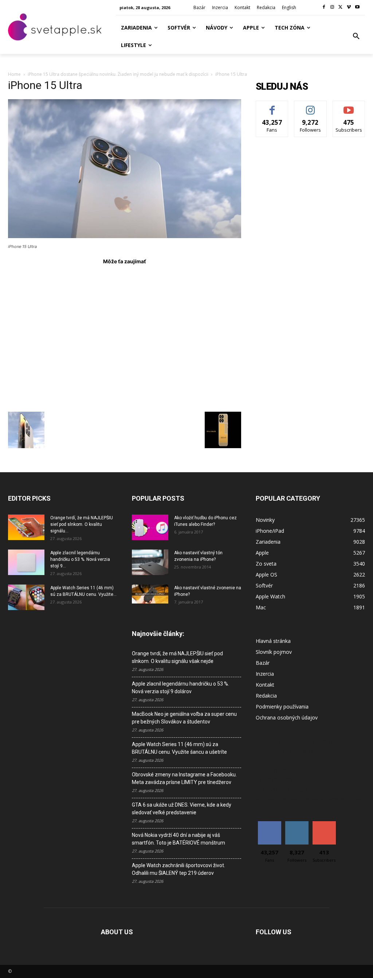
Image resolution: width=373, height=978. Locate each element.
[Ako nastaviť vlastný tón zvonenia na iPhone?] (150, 562)
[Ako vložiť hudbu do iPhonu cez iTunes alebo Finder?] (150, 527)
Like (272, 106)
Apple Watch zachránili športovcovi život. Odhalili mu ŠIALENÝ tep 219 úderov (178, 869)
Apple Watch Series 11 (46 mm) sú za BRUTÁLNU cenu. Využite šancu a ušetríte (179, 748)
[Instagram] (332, 7)
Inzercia (265, 673)
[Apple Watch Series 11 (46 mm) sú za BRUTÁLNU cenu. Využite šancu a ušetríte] (26, 597)
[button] (356, 36)
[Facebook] (324, 7)
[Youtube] (357, 7)
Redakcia (266, 695)
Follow (310, 106)
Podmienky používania (282, 706)
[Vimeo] (349, 7)
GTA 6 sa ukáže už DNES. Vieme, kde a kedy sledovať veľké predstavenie (181, 808)
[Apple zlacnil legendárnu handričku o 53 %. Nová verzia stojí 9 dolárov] (26, 562)
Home (14, 74)
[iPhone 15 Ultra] (124, 236)
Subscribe (349, 106)
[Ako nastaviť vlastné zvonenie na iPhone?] (150, 594)
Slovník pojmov (274, 651)
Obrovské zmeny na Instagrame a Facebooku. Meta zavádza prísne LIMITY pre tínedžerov (184, 778)
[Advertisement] (124, 335)
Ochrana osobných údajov (287, 717)
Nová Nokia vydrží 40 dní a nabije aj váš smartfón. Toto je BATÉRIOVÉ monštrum (178, 839)
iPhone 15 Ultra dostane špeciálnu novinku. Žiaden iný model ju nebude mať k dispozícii (118, 74)
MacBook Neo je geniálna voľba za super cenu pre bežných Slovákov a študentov (184, 718)
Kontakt (265, 684)
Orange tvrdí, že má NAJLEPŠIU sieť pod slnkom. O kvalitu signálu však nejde (177, 657)
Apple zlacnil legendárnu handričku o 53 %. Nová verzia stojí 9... (80, 559)
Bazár (263, 662)
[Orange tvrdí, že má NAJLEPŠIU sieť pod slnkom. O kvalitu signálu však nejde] (26, 527)
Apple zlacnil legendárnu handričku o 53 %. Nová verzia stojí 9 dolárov (180, 687)
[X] (341, 7)
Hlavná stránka (273, 640)
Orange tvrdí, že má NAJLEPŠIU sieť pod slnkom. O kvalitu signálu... (81, 524)
